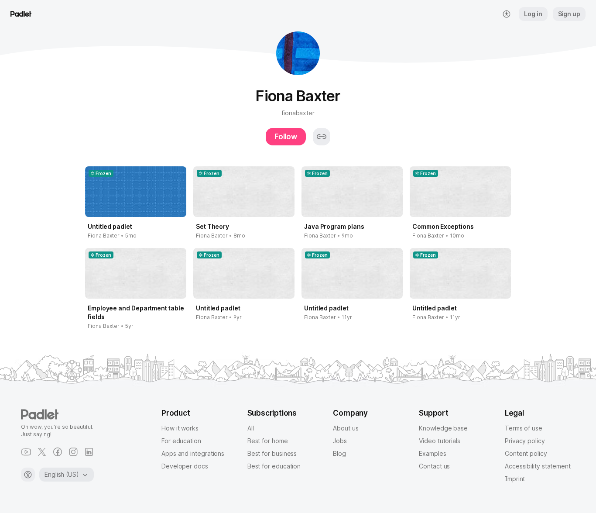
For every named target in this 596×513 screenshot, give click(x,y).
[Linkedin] (89, 452)
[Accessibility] (28, 475)
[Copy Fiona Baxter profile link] (321, 136)
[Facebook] (57, 452)
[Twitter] (42, 452)
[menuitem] (507, 14)
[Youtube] (26, 452)
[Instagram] (73, 452)
